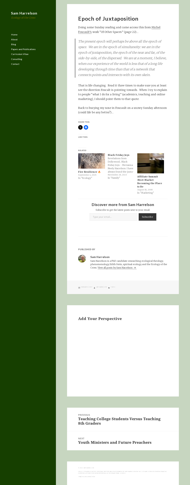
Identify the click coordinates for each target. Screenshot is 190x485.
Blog (13, 44)
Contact (15, 64)
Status (113, 287)
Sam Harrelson (24, 13)
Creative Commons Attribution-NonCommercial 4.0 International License (122, 472)
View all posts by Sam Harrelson (115, 267)
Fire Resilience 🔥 (89, 171)
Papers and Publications (23, 49)
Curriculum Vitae (19, 54)
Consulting (16, 59)
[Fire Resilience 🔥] (91, 161)
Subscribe (147, 216)
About (14, 39)
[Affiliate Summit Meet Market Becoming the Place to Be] (150, 163)
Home (14, 34)
